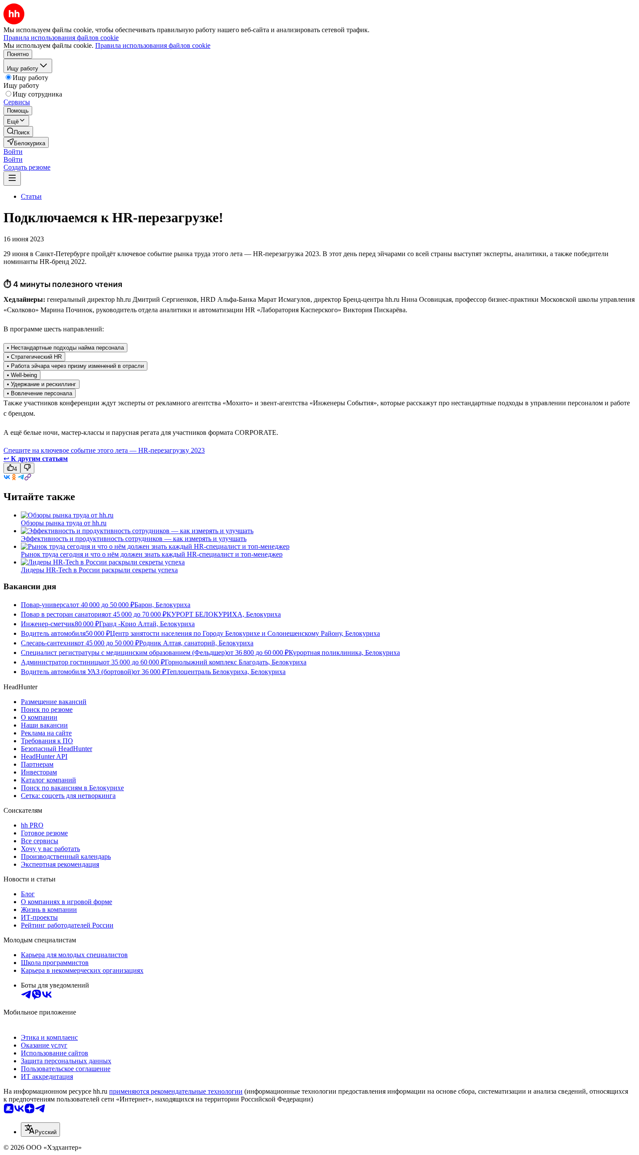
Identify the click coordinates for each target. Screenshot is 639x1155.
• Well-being (22, 375)
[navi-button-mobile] (12, 178)
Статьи (31, 196)
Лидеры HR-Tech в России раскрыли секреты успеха (99, 570)
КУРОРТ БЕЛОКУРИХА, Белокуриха (223, 614)
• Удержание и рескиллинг (41, 384)
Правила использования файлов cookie (152, 45)
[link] (18, 131)
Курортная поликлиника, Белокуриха (344, 652)
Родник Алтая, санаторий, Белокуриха (196, 643)
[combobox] (40, 1129)
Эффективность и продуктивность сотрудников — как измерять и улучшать (133, 538)
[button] (13, 151)
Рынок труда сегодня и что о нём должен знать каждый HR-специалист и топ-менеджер (152, 554)
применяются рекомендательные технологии (176, 1091)
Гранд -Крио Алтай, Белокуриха (147, 624)
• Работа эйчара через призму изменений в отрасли (75, 366)
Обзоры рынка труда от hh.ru (63, 523)
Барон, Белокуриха (162, 604)
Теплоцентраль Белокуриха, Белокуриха (226, 671)
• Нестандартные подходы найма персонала (65, 347)
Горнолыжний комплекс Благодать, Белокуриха (235, 662)
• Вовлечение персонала (39, 393)
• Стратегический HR (34, 357)
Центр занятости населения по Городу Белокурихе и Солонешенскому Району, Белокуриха (245, 633)
